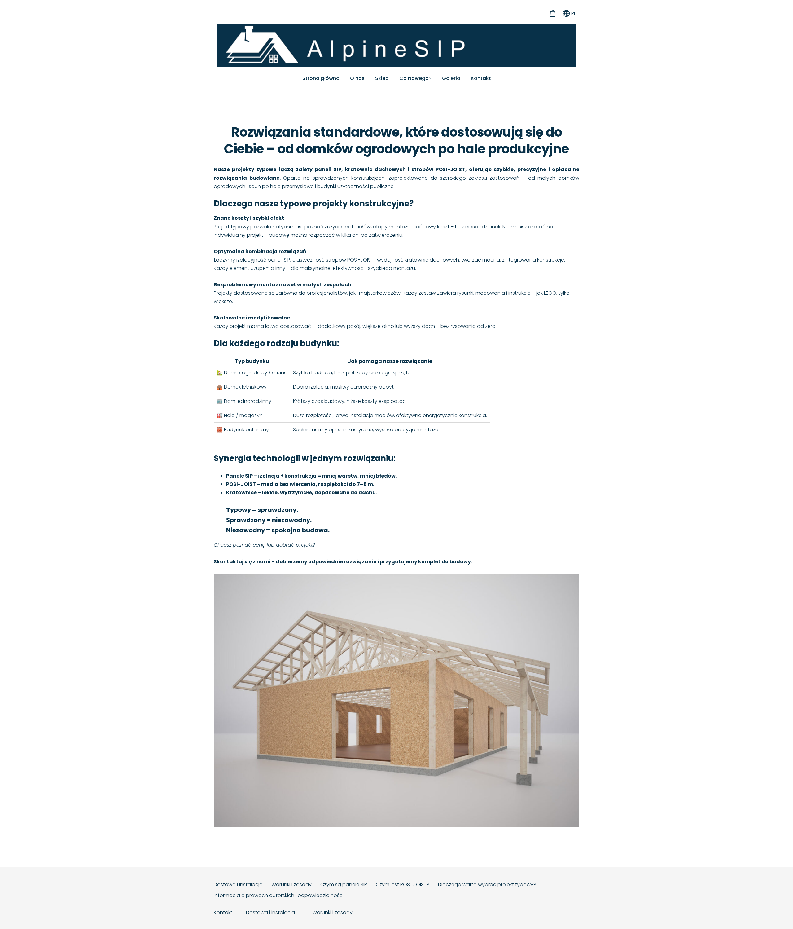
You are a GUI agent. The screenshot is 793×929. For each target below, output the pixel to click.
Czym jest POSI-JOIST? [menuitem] (402, 884)
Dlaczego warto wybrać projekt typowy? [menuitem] (487, 884)
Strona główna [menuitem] (321, 78)
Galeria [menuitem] (451, 78)
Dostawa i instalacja (271, 912)
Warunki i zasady (332, 912)
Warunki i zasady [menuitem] (291, 884)
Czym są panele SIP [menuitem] (343, 884)
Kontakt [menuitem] (481, 78)
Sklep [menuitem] (382, 78)
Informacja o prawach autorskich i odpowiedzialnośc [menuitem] (278, 895)
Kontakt (223, 912)
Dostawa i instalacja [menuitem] (238, 884)
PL (573, 13)
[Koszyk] (552, 13)
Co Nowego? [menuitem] (415, 78)
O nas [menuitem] (357, 78)
